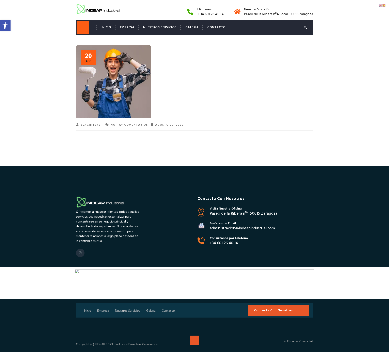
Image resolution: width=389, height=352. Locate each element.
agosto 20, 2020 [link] (169, 125)
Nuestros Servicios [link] (160, 27)
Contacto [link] (216, 27)
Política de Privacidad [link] (298, 341)
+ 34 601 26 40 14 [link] (210, 14)
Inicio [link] (106, 27)
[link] (5, 25)
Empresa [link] (127, 27)
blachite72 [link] (90, 125)
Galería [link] (192, 27)
